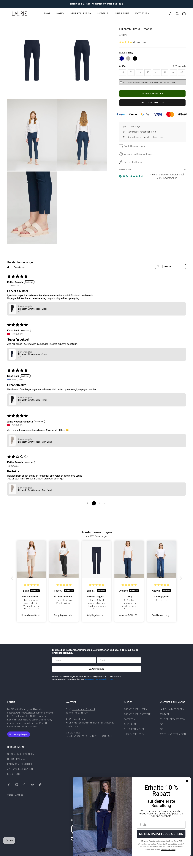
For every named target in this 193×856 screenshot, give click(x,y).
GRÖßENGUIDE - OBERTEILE (137, 714)
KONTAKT (164, 714)
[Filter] (158, 266)
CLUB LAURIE (130, 724)
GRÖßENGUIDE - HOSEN (135, 709)
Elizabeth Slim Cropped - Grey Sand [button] (35, 442)
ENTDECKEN (142, 13)
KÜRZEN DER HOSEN (134, 734)
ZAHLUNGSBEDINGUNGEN (20, 769)
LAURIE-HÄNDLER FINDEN (172, 709)
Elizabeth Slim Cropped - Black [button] (32, 309)
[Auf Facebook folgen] (8, 784)
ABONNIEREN (96, 668)
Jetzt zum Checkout (152, 102)
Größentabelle (179, 66)
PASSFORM (129, 719)
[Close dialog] (187, 781)
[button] (126, 42)
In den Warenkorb (152, 93)
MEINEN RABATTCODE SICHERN (161, 834)
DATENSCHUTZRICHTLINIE (20, 764)
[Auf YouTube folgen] (32, 784)
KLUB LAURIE (121, 13)
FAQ (161, 724)
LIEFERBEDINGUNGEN (17, 759)
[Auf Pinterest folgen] (24, 784)
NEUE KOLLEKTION (80, 13)
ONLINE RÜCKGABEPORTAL (173, 719)
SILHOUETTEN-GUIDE (134, 729)
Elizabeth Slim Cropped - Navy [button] (32, 354)
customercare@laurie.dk (83, 709)
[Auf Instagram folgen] (16, 784)
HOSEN (60, 13)
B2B (161, 729)
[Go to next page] (105, 503)
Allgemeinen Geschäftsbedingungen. (99, 679)
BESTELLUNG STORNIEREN (173, 734)
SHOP (47, 13)
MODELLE (102, 13)
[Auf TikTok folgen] (40, 784)
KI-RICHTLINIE (13, 774)
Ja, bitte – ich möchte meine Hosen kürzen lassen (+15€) (149, 82)
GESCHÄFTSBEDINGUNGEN (20, 754)
